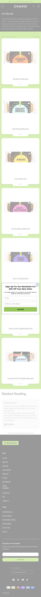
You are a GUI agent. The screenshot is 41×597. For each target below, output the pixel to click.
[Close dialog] (37, 285)
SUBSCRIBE (20, 309)
